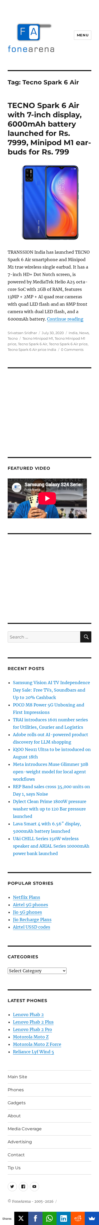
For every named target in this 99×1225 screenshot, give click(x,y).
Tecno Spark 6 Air (32, 344)
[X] (21, 1218)
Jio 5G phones (27, 912)
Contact (16, 1154)
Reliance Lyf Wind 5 (33, 1051)
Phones (16, 1089)
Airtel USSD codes (31, 927)
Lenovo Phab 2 (28, 1014)
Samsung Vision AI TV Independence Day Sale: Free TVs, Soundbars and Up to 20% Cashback (51, 690)
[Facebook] (35, 1218)
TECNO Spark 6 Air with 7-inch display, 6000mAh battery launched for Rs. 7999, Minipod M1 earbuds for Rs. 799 (49, 128)
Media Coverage (25, 1128)
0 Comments (72, 349)
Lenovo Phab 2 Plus (33, 1022)
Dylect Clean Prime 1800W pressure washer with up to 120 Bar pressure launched (49, 809)
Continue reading (65, 319)
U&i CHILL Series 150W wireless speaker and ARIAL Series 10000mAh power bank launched (51, 846)
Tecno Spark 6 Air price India (32, 349)
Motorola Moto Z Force (37, 1044)
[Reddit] (78, 1218)
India (73, 333)
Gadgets (17, 1102)
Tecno (13, 338)
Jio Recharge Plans (32, 919)
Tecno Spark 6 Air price (68, 344)
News (84, 333)
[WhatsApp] (50, 1218)
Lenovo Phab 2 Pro (32, 1029)
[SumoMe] (92, 1218)
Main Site (17, 1076)
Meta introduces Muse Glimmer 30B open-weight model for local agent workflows (50, 772)
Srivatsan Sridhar (22, 333)
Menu (82, 35)
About (14, 1115)
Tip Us (14, 1167)
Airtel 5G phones (30, 904)
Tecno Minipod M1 (37, 338)
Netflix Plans (26, 897)
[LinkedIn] (63, 1218)
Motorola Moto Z (31, 1036)
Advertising (20, 1141)
